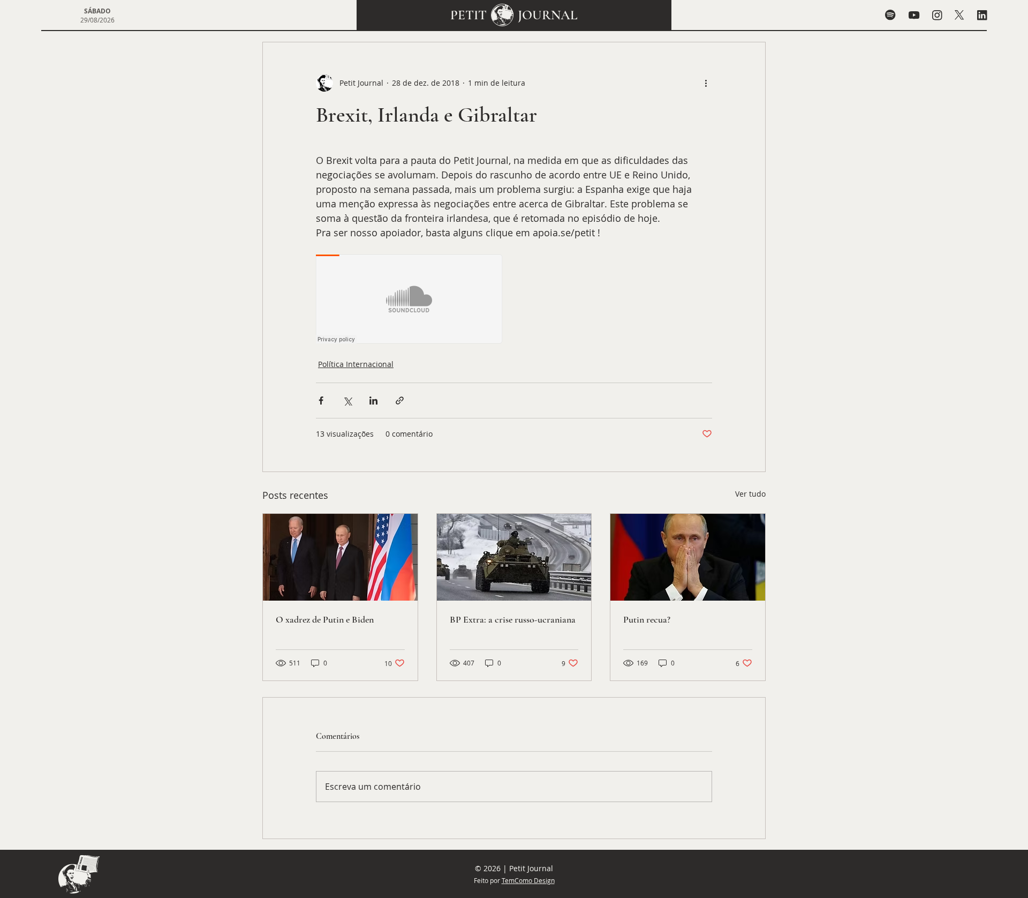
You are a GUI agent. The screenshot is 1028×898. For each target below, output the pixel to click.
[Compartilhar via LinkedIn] (373, 400)
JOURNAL (548, 15)
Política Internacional (356, 364)
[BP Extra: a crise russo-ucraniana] (514, 557)
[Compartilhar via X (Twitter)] (347, 400)
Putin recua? (646, 619)
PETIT (468, 15)
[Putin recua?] (687, 557)
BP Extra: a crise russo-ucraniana (513, 619)
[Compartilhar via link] (400, 400)
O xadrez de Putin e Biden (325, 619)
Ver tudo (750, 494)
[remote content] (409, 300)
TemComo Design (528, 880)
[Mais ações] (705, 83)
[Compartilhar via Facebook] (321, 400)
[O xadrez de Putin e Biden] (340, 557)
